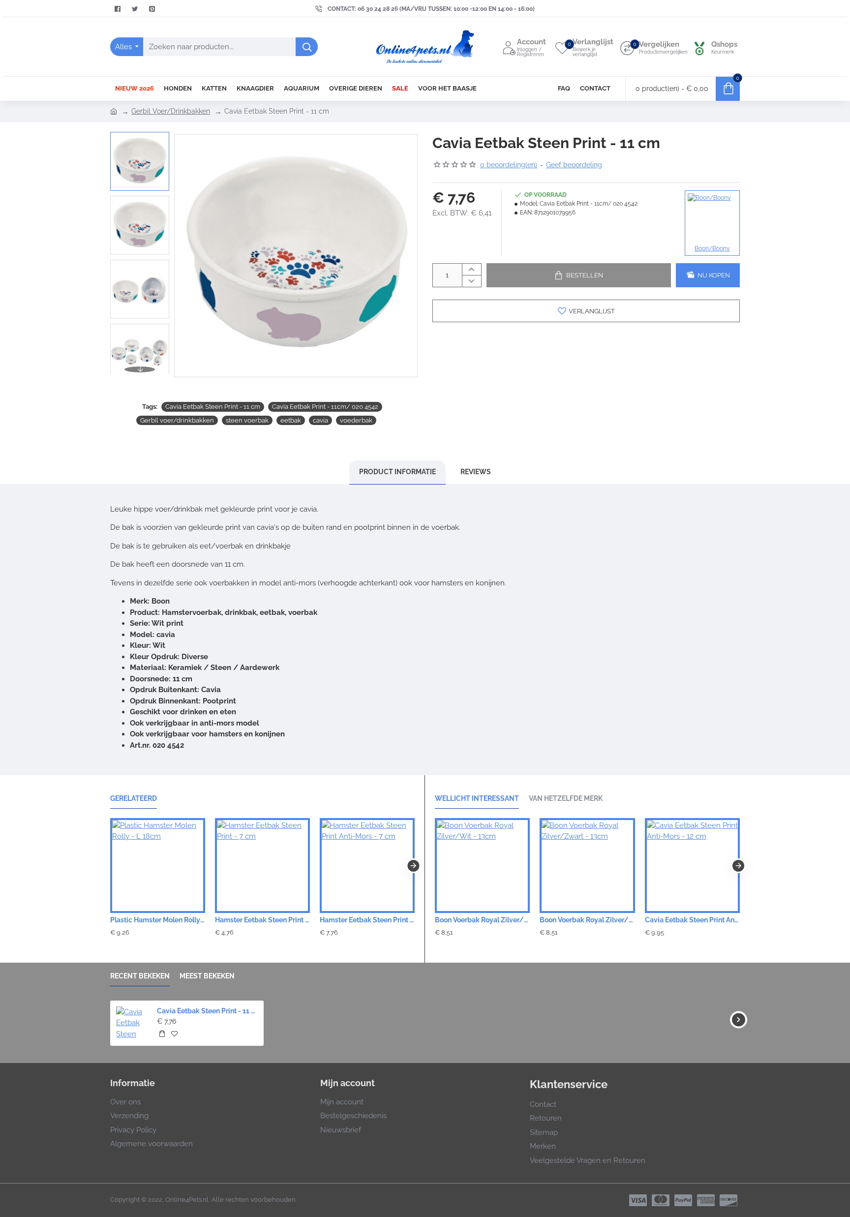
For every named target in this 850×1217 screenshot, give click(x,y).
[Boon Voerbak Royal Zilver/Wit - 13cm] (482, 865)
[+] (471, 269)
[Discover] (728, 1200)
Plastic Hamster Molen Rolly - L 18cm (157, 920)
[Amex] (706, 1200)
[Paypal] (683, 1200)
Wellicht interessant (477, 798)
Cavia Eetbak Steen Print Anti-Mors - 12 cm (692, 920)
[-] (471, 280)
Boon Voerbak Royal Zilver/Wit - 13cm (482, 920)
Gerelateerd (133, 798)
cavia (320, 420)
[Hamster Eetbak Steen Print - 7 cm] (262, 865)
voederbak (356, 420)
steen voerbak (247, 420)
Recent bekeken (140, 976)
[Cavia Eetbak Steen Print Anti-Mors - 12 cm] (692, 865)
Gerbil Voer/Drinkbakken (170, 111)
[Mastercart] (660, 1200)
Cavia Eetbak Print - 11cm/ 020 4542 (325, 406)
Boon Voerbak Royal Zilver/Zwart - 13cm (587, 920)
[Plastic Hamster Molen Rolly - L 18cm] (157, 865)
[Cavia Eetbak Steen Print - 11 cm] (132, 1022)
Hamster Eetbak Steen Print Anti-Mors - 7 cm (367, 920)
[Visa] (638, 1200)
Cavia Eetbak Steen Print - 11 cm (212, 406)
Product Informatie (397, 472)
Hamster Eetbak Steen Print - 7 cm (262, 920)
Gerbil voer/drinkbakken (177, 420)
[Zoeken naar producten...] (307, 46)
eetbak (290, 420)
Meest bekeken (207, 976)
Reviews (475, 472)
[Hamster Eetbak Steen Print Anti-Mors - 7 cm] (367, 865)
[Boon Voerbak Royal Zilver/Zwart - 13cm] (587, 865)
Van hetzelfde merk (566, 798)
